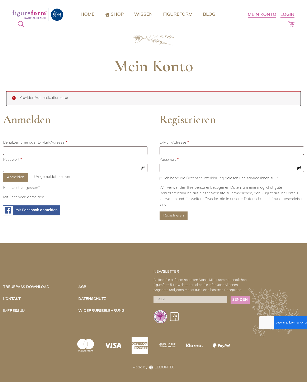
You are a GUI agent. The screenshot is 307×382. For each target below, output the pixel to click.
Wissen (143, 14)
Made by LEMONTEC (153, 367)
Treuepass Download (26, 287)
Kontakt (12, 299)
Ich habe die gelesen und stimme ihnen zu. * (221, 178)
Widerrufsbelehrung (101, 311)
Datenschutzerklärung (205, 178)
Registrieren (173, 216)
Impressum (14, 311)
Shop (117, 14)
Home (87, 14)
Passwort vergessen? (21, 188)
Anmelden (15, 177)
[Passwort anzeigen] (142, 168)
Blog (209, 14)
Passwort (22, 160)
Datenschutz (92, 299)
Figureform (178, 14)
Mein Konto (262, 14)
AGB (82, 287)
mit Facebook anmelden (36, 210)
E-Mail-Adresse (184, 143)
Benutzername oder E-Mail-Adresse (44, 143)
